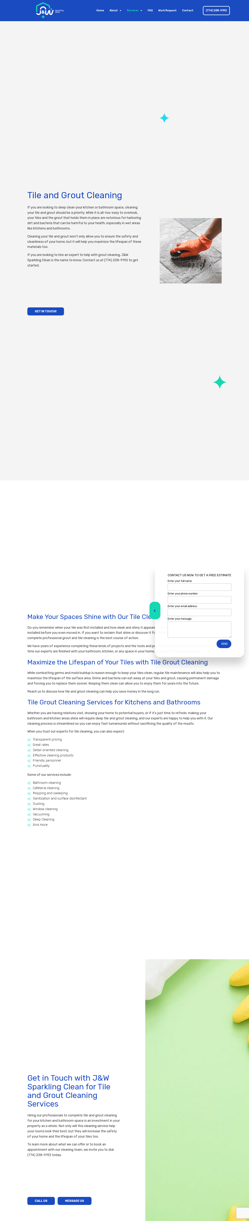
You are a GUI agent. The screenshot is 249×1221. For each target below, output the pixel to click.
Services (133, 10)
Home (100, 10)
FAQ (150, 10)
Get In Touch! (46, 311)
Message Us (74, 1201)
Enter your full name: (180, 580)
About (114, 10)
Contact (187, 10)
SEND (224, 643)
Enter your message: (180, 618)
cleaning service (96, 1126)
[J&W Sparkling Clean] (49, 10)
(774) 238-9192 (216, 10)
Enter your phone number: (183, 593)
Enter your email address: (182, 606)
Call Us (41, 1201)
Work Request (167, 10)
